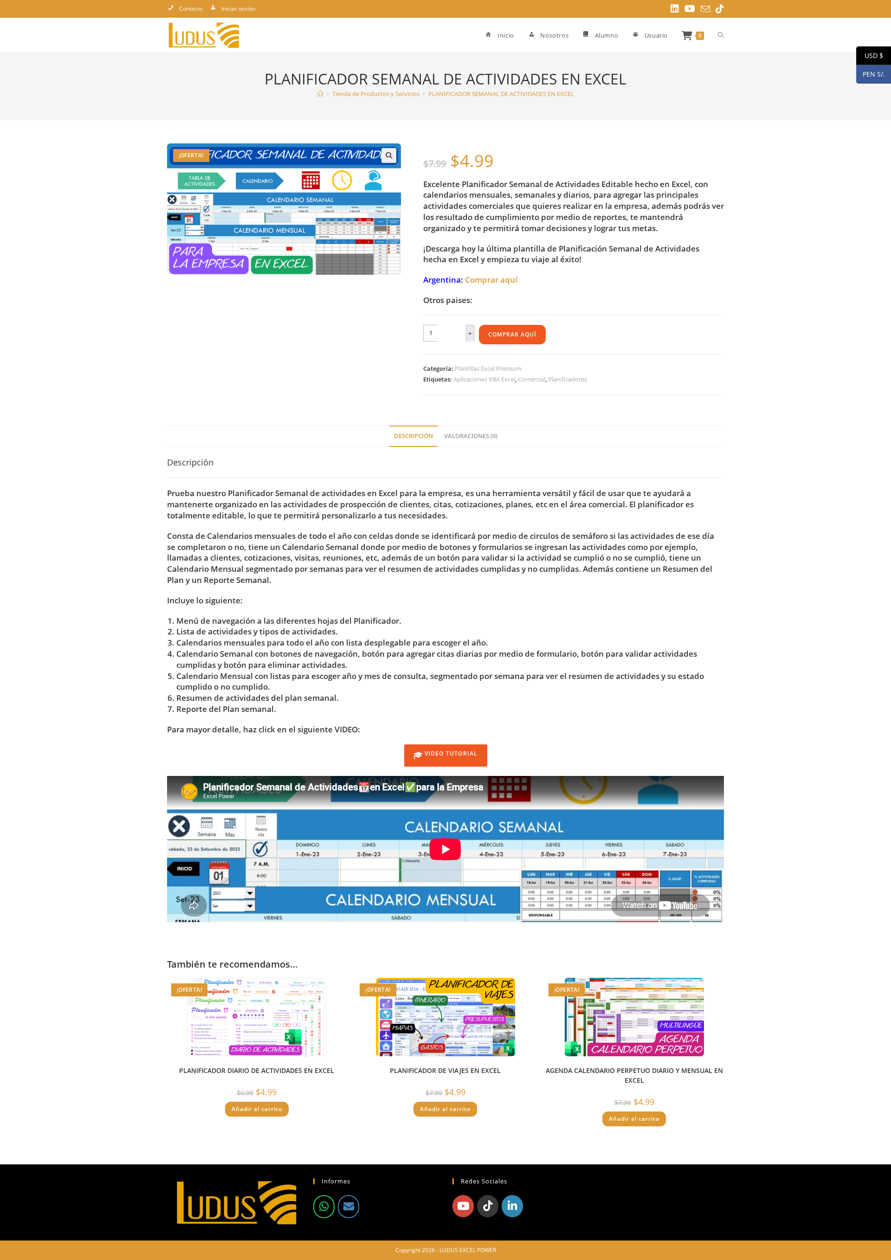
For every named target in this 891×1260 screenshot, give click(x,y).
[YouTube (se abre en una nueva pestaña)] (690, 8)
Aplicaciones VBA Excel (484, 379)
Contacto (190, 9)
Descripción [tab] (413, 436)
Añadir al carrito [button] (257, 1109)
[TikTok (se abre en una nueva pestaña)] (718, 8)
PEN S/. (870, 74)
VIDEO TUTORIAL (450, 753)
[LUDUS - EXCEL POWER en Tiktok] (487, 1206)
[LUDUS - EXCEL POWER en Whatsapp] (324, 1206)
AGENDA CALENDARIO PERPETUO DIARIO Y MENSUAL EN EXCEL (634, 1075)
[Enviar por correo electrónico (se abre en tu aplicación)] (705, 9)
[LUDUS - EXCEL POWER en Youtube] (463, 1206)
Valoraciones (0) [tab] (470, 436)
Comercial (531, 379)
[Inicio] (320, 94)
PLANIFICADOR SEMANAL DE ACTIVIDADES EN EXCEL (501, 94)
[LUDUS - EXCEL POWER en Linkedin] (512, 1206)
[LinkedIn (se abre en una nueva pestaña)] (675, 8)
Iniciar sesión (238, 9)
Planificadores (567, 379)
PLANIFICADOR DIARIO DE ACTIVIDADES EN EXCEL (256, 1070)
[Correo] (348, 1206)
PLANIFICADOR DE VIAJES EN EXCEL (445, 1070)
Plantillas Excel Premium (488, 368)
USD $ (869, 55)
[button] (388, 155)
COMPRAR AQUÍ (512, 334)
